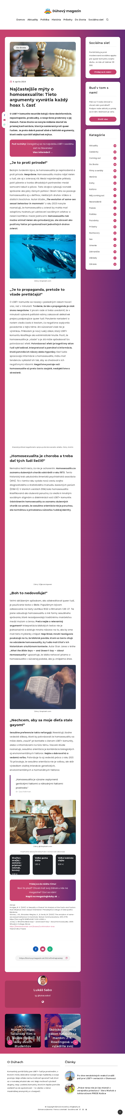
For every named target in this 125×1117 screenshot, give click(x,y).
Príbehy (68, 19)
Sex (91, 239)
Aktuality (32, 19)
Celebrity (94, 151)
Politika (44, 19)
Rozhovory (94, 233)
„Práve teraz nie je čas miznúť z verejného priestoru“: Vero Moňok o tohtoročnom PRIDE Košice (96, 1091)
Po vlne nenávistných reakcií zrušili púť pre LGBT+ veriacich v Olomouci (96, 1077)
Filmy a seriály (96, 170)
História (56, 19)
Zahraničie (94, 251)
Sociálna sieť (96, 19)
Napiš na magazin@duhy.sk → (43, 896)
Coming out (95, 158)
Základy (93, 257)
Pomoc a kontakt (60, 1109)
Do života (80, 19)
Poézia (92, 208)
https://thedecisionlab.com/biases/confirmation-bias (32, 926)
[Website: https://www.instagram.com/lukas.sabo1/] (43, 1001)
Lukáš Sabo (43, 990)
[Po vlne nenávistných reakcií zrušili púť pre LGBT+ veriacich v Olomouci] (70, 1076)
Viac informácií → (43, 152)
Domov (20, 19)
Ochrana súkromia (45, 1109)
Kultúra (92, 189)
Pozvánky (94, 220)
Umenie (93, 245)
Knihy (92, 183)
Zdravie (93, 264)
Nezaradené (95, 201)
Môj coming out (96, 195)
